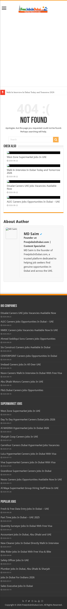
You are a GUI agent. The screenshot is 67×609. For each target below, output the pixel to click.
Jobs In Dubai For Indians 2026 (17, 577)
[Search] (56, 139)
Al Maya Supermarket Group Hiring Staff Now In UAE (30, 488)
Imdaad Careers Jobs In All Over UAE (21, 364)
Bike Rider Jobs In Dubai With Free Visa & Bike (26, 551)
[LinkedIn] (35, 601)
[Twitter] (29, 601)
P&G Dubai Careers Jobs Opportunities (22, 390)
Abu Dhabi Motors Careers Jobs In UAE (22, 381)
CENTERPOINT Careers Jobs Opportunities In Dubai (29, 355)
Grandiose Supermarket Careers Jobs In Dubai (26, 471)
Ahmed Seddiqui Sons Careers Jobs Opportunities (28, 338)
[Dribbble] (32, 601)
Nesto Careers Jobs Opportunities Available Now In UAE (31, 479)
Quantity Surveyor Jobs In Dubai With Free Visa (26, 526)
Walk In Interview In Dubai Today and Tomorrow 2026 (30, 92)
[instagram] (42, 601)
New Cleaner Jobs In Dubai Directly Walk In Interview (30, 543)
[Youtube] (39, 601)
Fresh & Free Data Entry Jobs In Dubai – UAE (25, 508)
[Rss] (23, 601)
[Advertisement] (33, 50)
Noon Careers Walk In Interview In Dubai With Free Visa (31, 373)
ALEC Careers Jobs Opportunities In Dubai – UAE (33, 201)
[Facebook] (26, 601)
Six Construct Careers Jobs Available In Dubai (25, 347)
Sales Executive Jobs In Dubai (17, 586)
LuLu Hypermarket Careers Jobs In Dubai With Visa (28, 453)
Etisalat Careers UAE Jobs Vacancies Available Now (28, 313)
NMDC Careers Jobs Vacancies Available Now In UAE (29, 330)
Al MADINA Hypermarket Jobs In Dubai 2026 (25, 428)
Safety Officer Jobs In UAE (15, 560)
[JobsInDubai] (33, 8)
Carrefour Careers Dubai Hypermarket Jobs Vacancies (30, 445)
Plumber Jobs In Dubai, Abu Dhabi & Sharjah (25, 568)
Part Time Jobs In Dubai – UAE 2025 (20, 517)
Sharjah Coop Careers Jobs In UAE (19, 436)
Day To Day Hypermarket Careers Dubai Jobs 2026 (28, 419)
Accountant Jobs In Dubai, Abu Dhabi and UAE (26, 534)
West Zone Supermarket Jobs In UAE (27, 157)
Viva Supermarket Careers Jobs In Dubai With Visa (28, 462)
